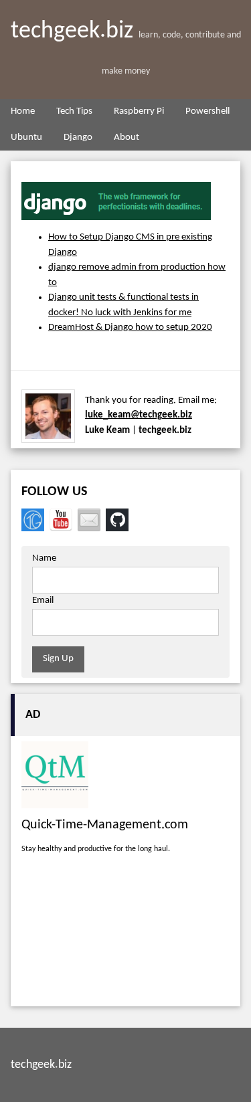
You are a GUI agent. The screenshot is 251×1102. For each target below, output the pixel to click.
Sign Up (58, 659)
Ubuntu (26, 137)
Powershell (207, 111)
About (126, 137)
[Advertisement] (125, 933)
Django (78, 137)
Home (23, 111)
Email (43, 600)
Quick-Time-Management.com (104, 825)
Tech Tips (74, 111)
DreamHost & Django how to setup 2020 (130, 328)
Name (44, 558)
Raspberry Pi (139, 111)
